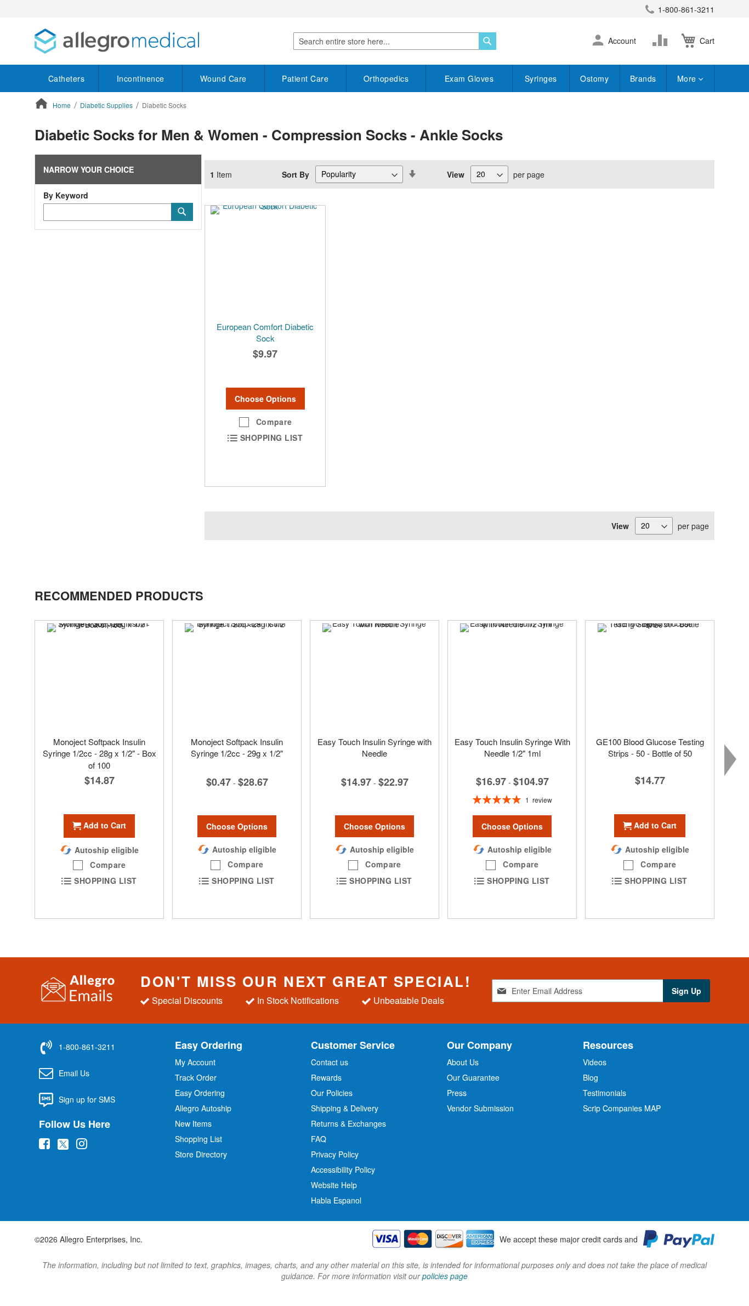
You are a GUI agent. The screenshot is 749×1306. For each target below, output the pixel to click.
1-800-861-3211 (686, 9)
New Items (193, 1123)
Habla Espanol (336, 1200)
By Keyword (65, 195)
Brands (643, 78)
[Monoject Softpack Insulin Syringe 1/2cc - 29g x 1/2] (237, 675)
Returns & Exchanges (348, 1123)
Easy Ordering (200, 1092)
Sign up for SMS (87, 1099)
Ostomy (594, 78)
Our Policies (332, 1092)
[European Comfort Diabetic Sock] (265, 260)
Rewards (326, 1077)
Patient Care (305, 78)
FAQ (318, 1138)
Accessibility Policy (343, 1169)
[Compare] (662, 40)
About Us (463, 1062)
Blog (590, 1077)
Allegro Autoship (203, 1108)
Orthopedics (386, 78)
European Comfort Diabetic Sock (265, 332)
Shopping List (198, 1138)
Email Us (74, 1072)
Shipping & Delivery (344, 1108)
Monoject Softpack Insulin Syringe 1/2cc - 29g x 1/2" (237, 747)
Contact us (329, 1062)
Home (62, 105)
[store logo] (117, 41)
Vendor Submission (480, 1108)
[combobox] (394, 41)
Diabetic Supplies (107, 105)
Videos (594, 1062)
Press (457, 1092)
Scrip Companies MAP (622, 1108)
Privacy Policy (335, 1154)
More (688, 78)
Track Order (196, 1077)
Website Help (334, 1184)
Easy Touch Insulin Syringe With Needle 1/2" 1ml (512, 747)
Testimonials (604, 1092)
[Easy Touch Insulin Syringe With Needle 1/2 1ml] (512, 675)
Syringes (541, 78)
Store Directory (201, 1154)
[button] (598, 41)
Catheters (66, 78)
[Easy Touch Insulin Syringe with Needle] (374, 675)
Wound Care (223, 78)
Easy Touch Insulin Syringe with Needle (374, 747)
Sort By (295, 173)
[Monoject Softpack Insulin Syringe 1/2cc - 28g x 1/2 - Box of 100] (99, 675)
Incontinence (140, 78)
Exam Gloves (469, 78)
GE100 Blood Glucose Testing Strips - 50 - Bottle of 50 (650, 747)
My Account (195, 1062)
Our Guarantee (473, 1077)
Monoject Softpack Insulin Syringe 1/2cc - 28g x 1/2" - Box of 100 (99, 753)
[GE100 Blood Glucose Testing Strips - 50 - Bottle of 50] (650, 675)
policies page (445, 1275)
